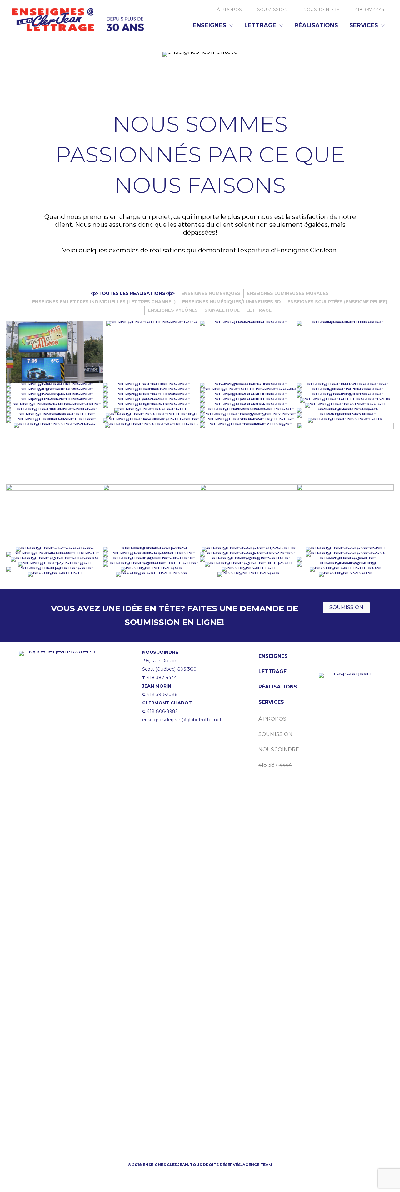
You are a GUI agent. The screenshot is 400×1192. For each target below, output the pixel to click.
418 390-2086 (162, 694)
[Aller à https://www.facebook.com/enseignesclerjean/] (93, 1138)
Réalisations (316, 25)
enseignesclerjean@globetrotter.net (182, 720)
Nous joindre (321, 9)
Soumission (272, 9)
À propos (229, 9)
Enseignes (209, 25)
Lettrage (260, 25)
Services (363, 25)
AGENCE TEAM (257, 1164)
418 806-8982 (162, 711)
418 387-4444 (369, 9)
